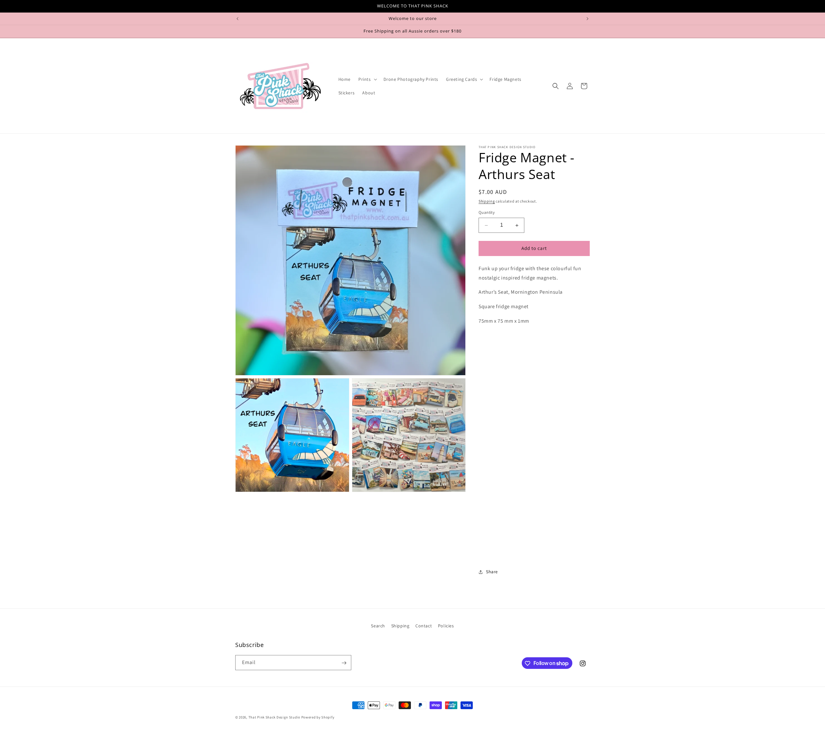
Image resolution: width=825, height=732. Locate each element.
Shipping (487, 201)
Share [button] (492, 572)
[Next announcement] (587, 19)
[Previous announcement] (237, 19)
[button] (367, 79)
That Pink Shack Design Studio (274, 717)
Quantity (487, 212)
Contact (423, 626)
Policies (446, 626)
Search (378, 626)
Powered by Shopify (318, 717)
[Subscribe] (344, 662)
